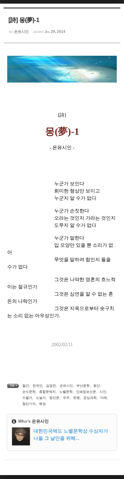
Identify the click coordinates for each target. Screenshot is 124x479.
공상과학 (90, 397)
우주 (66, 397)
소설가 (41, 397)
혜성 (42, 403)
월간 (25, 385)
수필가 (27, 397)
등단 (96, 385)
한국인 (37, 385)
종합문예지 (47, 391)
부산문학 (83, 385)
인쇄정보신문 (86, 391)
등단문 (54, 397)
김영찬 (51, 385)
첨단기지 (29, 403)
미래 (103, 397)
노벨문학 (66, 391)
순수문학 (29, 391)
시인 (103, 391)
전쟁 (76, 397)
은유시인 (66, 385)
